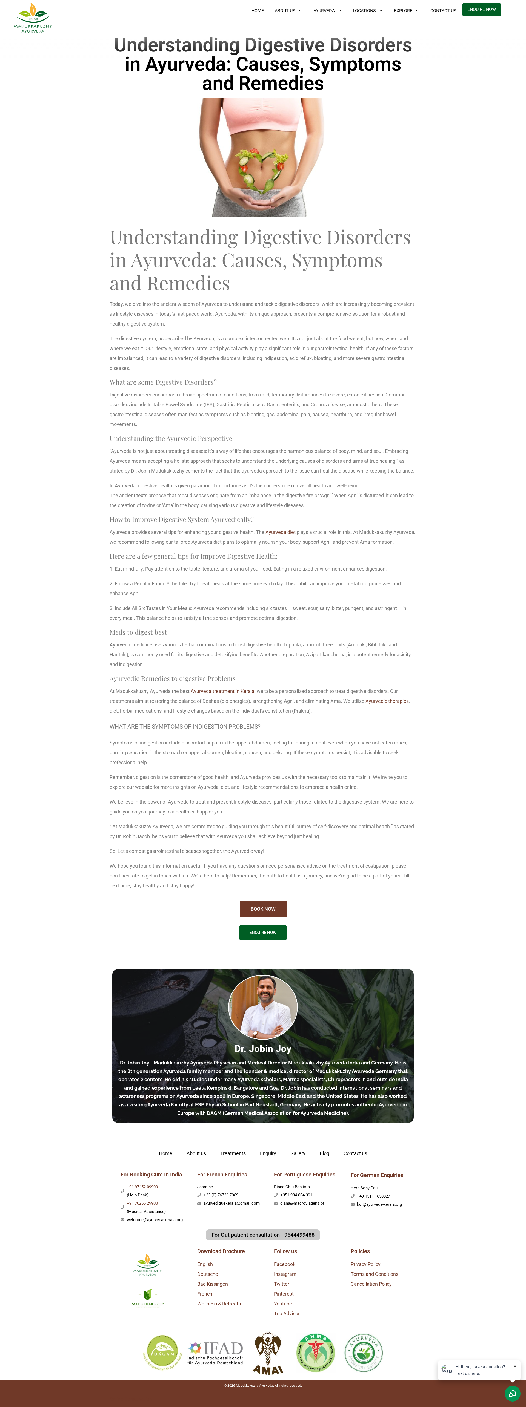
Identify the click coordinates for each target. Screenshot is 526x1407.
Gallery (297, 1153)
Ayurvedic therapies (387, 701)
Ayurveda (324, 10)
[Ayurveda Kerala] (33, 17)
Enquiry (268, 1153)
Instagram (285, 1274)
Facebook (284, 1264)
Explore (403, 10)
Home (257, 10)
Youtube (283, 1304)
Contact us (443, 10)
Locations (364, 10)
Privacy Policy (366, 1264)
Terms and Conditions (374, 1274)
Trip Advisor (287, 1313)
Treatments (233, 1153)
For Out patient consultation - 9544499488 (263, 1235)
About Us (285, 10)
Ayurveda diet (280, 532)
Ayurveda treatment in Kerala (223, 691)
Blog (324, 1153)
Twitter (281, 1284)
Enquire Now (481, 9)
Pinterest (284, 1294)
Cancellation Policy (371, 1284)
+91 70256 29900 (142, 1203)
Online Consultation (131, 1399)
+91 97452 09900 (142, 1186)
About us (196, 1153)
